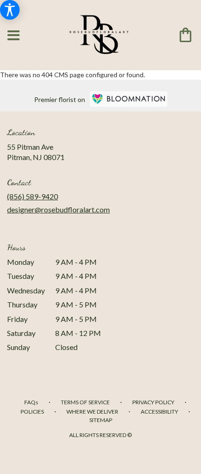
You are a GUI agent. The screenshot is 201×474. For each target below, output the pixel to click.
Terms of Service (85, 402)
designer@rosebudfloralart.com (58, 209)
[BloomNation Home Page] (128, 99)
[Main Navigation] (13, 36)
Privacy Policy (153, 402)
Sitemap (100, 419)
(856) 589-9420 (32, 196)
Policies (32, 411)
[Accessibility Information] (10, 10)
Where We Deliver (92, 411)
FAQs (31, 402)
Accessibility (159, 411)
